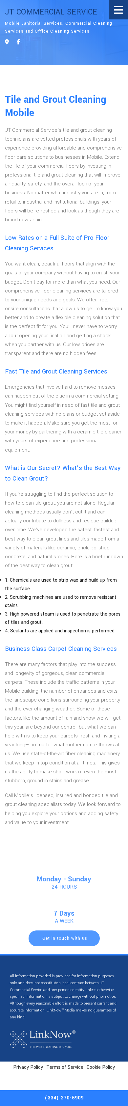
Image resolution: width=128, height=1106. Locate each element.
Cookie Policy (101, 1067)
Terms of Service (64, 1067)
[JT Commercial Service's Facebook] (18, 42)
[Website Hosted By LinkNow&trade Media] (42, 1039)
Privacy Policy (28, 1067)
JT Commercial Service (51, 12)
